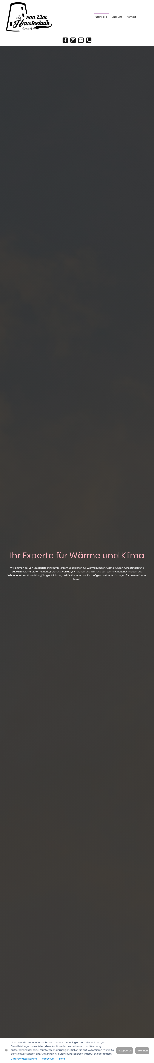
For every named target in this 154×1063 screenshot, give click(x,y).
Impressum (48, 1058)
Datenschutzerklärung (24, 1058)
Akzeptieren (125, 1050)
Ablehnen (142, 1050)
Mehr (62, 1058)
